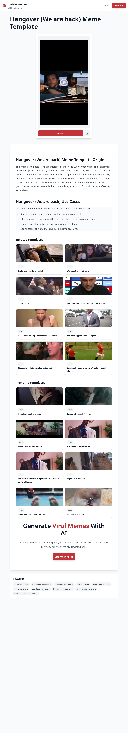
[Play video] (64, 82)
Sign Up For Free (64, 556)
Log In (106, 5)
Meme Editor (61, 133)
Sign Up (119, 5)
